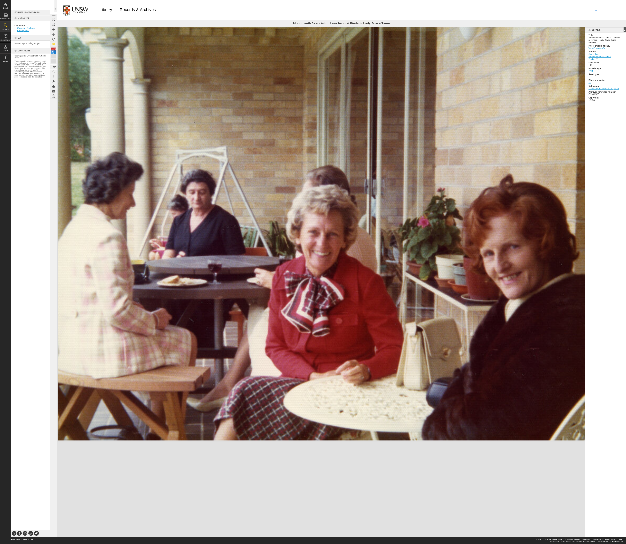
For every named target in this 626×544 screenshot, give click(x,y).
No (590, 82)
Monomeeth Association (600, 56)
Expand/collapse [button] (625, 29)
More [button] (5, 61)
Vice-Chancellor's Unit (599, 48)
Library (106, 9)
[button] (53, 52)
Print (591, 71)
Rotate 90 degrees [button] (53, 39)
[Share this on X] (14, 533)
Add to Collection (53, 86)
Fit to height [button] (53, 34)
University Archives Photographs (26, 29)
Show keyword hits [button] (53, 71)
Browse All (5, 19)
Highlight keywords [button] (53, 76)
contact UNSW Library (587, 539)
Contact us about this (53, 91)
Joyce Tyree (594, 54)
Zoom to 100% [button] (53, 44)
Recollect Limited (589, 541)
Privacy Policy (16, 539)
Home (5, 8)
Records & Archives (138, 9)
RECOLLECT (555, 541)
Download (53, 81)
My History (5, 40)
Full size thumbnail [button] (53, 19)
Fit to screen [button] (53, 24)
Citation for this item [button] (53, 96)
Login (5, 51)
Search (5, 29)
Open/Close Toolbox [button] (55, 6)
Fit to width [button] (53, 29)
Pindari (592, 59)
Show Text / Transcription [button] (53, 66)
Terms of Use (28, 539)
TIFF (591, 77)
